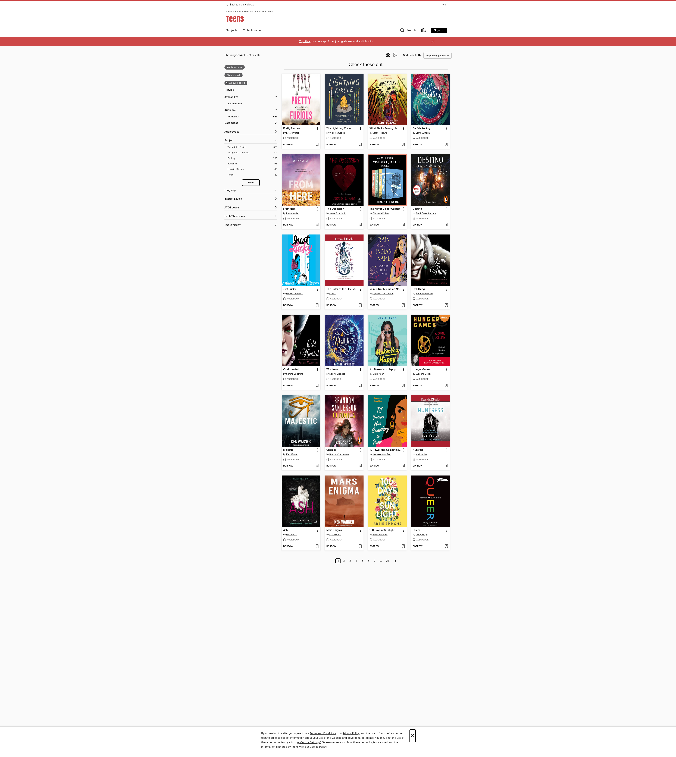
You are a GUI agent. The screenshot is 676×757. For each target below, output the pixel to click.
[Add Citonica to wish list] (360, 466)
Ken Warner (292, 454)
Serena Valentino (424, 293)
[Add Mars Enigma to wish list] (360, 546)
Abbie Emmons (380, 534)
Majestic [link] (288, 450)
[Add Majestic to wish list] (317, 466)
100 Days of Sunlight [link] (382, 530)
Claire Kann (378, 374)
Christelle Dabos (381, 213)
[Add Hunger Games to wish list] (446, 385)
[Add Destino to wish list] (446, 225)
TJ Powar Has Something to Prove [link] (386, 450)
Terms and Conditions (323, 733)
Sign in (438, 30)
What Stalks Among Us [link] (383, 128)
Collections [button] (251, 30)
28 (388, 561)
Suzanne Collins (423, 374)
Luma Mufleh (292, 213)
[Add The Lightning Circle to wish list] (360, 144)
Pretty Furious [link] (291, 128)
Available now (234, 103)
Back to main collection (242, 4)
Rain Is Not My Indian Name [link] (386, 289)
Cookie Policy (318, 747)
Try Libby (305, 41)
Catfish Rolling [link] (421, 128)
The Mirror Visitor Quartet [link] (385, 209)
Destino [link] (417, 209)
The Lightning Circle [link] (338, 128)
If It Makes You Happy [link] (383, 369)
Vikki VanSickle (337, 133)
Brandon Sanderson (339, 454)
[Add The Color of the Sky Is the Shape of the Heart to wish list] (360, 305)
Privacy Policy (351, 733)
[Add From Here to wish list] (317, 225)
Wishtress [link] (332, 369)
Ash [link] (285, 530)
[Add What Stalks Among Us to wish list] (403, 144)
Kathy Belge (421, 534)
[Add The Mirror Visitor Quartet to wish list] (403, 225)
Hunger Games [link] (421, 369)
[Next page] (395, 561)
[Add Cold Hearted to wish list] (317, 385)
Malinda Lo (421, 454)
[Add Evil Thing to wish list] (446, 305)
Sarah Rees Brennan (426, 213)
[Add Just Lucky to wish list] (317, 305)
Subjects (231, 30)
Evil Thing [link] (419, 289)
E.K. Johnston (292, 133)
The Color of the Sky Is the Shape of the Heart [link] (342, 289)
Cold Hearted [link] (291, 369)
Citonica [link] (331, 450)
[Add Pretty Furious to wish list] (317, 144)
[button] (407, 31)
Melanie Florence (294, 293)
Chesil (332, 293)
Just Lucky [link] (289, 289)
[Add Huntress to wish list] (446, 466)
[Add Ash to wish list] (317, 546)
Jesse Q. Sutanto (337, 213)
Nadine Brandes (337, 374)
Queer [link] (416, 530)
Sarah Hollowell (380, 133)
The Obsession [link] (335, 209)
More (251, 182)
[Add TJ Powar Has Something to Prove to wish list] (403, 466)
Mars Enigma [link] (334, 530)
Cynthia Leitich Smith (383, 293)
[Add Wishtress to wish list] (360, 385)
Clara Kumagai (423, 133)
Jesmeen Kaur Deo (382, 454)
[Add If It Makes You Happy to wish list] (403, 385)
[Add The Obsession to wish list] (360, 225)
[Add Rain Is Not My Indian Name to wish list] (403, 305)
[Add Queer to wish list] (446, 546)
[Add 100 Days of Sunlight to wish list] (403, 546)
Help (444, 5)
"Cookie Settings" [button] (310, 742)
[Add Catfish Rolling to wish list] (446, 144)
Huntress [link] (418, 450)
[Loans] (423, 31)
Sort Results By (412, 55)
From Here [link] (289, 209)
